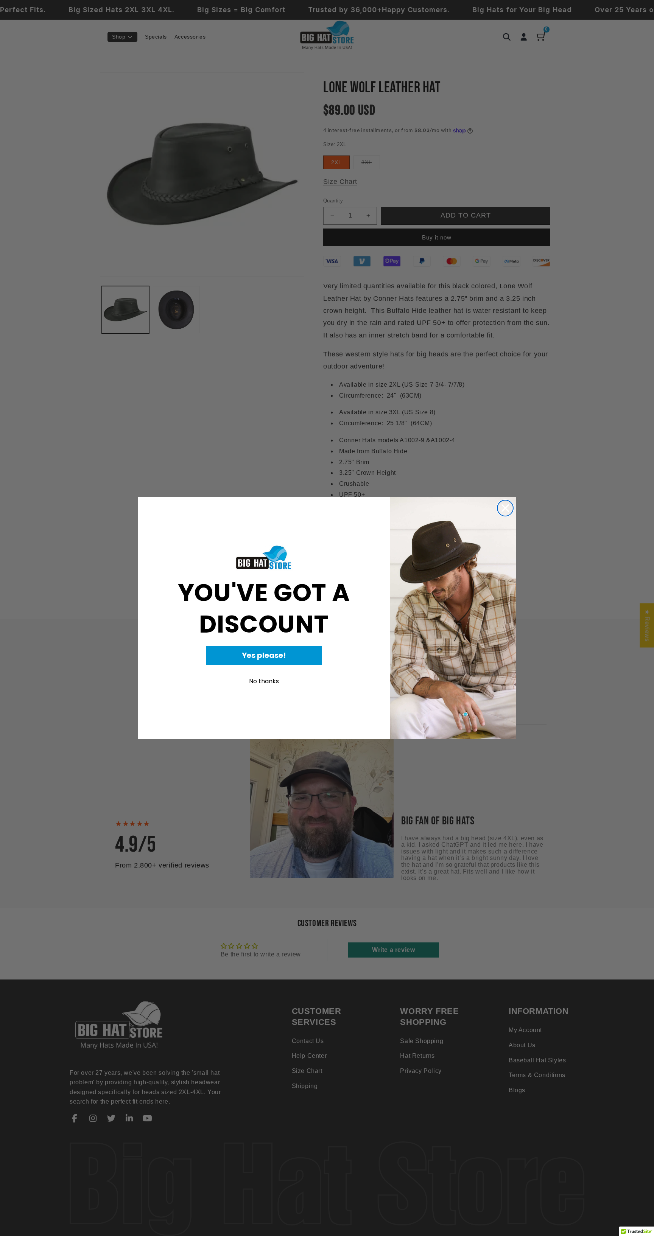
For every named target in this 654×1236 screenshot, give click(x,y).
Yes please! (264, 655)
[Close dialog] (505, 508)
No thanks (264, 681)
